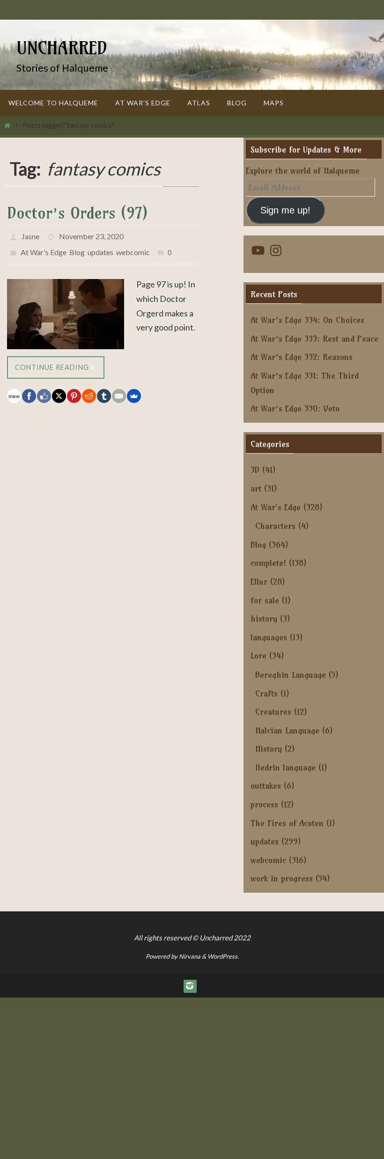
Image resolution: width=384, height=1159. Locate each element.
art (256, 488)
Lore (258, 655)
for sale (265, 600)
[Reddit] (89, 390)
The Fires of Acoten (287, 823)
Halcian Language (287, 730)
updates (100, 247)
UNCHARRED (61, 48)
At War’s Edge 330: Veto (295, 408)
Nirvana (189, 956)
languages (269, 637)
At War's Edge (43, 247)
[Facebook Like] (44, 390)
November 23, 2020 (91, 234)
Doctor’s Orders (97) (77, 213)
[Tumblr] (104, 390)
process (264, 804)
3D (255, 469)
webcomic (133, 247)
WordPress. (223, 956)
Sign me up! (285, 210)
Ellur (259, 581)
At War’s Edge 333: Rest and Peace (314, 338)
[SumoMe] (134, 390)
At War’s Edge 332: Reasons (302, 357)
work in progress (282, 878)
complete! (268, 562)
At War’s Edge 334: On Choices (307, 320)
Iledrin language (285, 767)
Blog (77, 247)
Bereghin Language (290, 674)
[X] (59, 390)
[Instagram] (190, 986)
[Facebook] (29, 390)
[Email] (119, 390)
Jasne (30, 234)
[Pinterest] (74, 390)
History (268, 748)
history (264, 618)
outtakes (266, 785)
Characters (275, 526)
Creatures (273, 711)
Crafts (266, 693)
